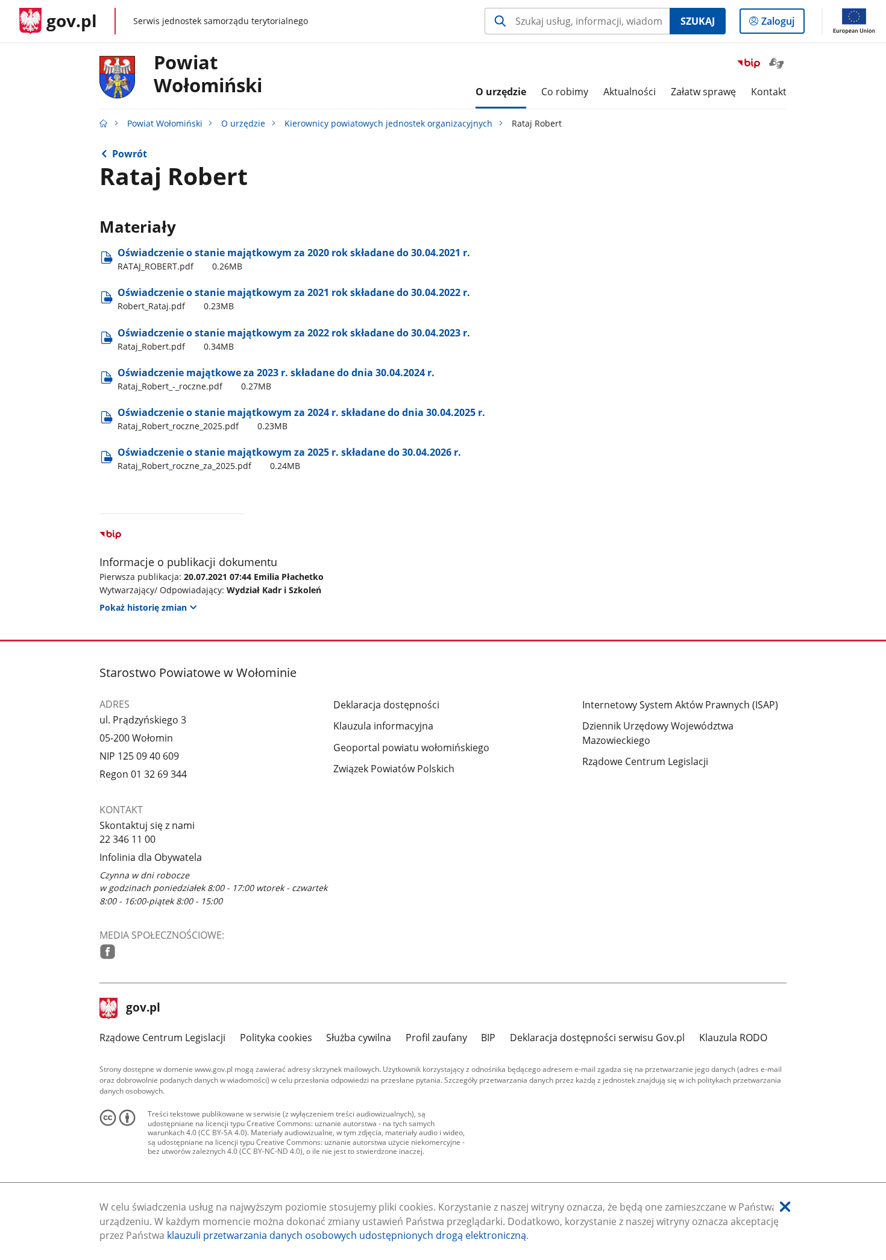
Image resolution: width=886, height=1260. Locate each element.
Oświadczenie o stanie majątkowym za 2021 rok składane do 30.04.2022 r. (294, 299)
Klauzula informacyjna (383, 725)
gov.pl (142, 1008)
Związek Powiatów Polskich (393, 768)
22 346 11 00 (127, 839)
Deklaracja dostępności (386, 704)
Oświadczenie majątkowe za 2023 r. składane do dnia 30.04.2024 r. (276, 379)
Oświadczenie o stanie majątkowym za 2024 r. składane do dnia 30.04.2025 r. (301, 419)
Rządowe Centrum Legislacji (645, 761)
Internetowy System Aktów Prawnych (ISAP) (680, 704)
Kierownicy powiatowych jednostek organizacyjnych (388, 123)
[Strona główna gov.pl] (103, 123)
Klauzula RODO (733, 1037)
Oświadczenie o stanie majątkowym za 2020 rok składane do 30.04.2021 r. (294, 259)
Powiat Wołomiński (165, 123)
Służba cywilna (358, 1037)
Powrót (129, 153)
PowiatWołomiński (208, 74)
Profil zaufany (436, 1037)
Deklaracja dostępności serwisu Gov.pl (597, 1037)
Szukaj (697, 21)
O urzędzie (243, 123)
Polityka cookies (276, 1037)
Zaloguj (782, 24)
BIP (488, 1037)
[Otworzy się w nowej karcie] (107, 951)
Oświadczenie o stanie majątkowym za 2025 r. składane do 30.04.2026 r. (289, 458)
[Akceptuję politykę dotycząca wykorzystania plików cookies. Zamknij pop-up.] (785, 1207)
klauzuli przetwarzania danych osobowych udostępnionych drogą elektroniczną (346, 1235)
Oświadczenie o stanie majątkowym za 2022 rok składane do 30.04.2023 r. (294, 339)
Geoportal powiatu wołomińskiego (411, 747)
